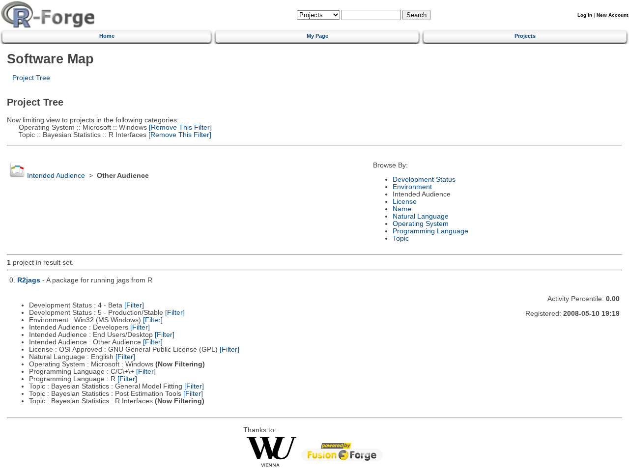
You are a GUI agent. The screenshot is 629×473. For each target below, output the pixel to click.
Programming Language (430, 231)
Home (106, 36)
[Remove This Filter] (179, 127)
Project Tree (31, 78)
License (405, 201)
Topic (401, 238)
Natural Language (421, 216)
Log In (584, 15)
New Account (612, 15)
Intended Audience (56, 175)
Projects (525, 36)
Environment (412, 187)
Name (402, 209)
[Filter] (134, 305)
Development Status (424, 179)
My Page (317, 36)
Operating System (421, 223)
